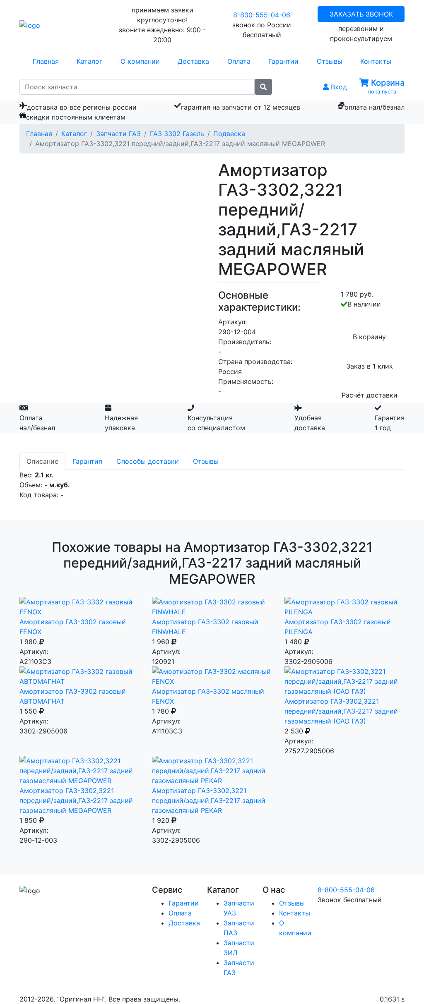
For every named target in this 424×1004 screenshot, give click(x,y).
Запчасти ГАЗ (118, 133)
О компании (140, 61)
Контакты (375, 61)
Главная (46, 61)
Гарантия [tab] (87, 461)
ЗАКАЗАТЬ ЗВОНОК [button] (361, 14)
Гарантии (283, 61)
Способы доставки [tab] (147, 461)
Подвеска (229, 133)
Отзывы (329, 61)
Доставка (193, 61)
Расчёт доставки (370, 395)
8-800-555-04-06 (261, 15)
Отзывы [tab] (206, 461)
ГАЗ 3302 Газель (177, 133)
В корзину (369, 337)
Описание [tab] (42, 461)
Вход (338, 87)
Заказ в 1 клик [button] (369, 366)
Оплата (239, 61)
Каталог (89, 61)
